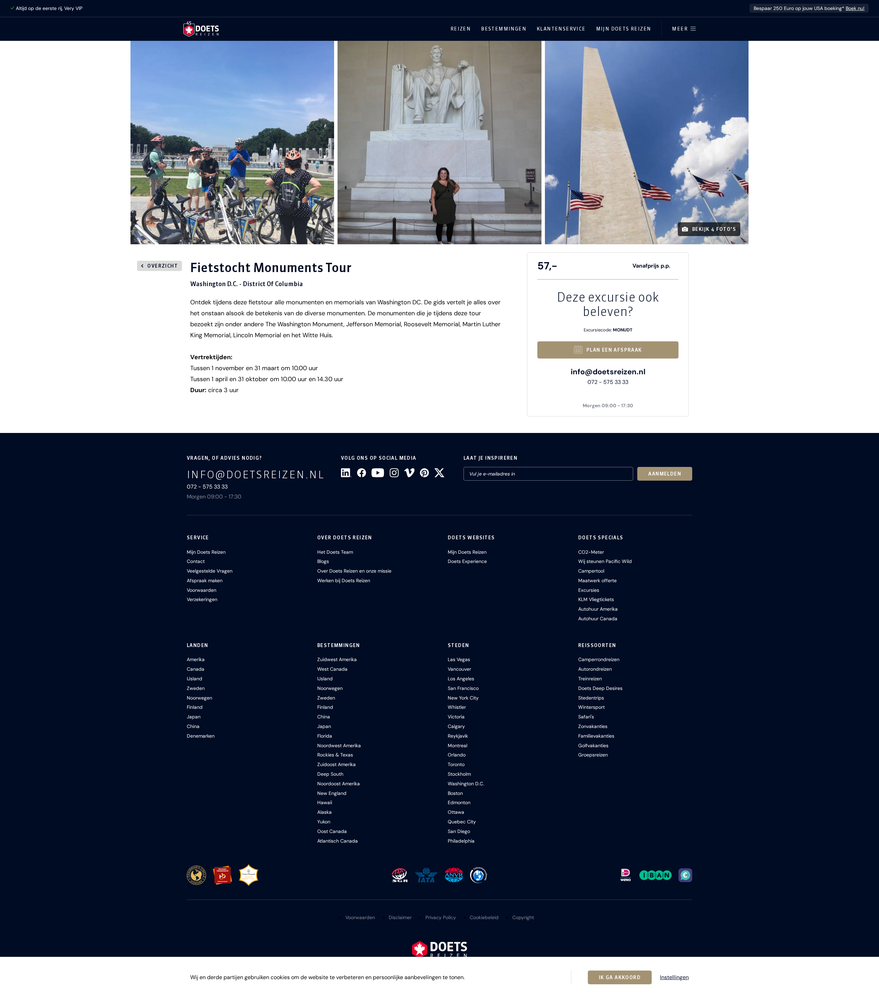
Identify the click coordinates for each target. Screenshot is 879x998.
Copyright (523, 917)
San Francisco (463, 688)
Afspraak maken (204, 580)
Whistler (457, 707)
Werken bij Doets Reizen (343, 580)
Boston (455, 793)
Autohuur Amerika (598, 609)
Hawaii (324, 802)
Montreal (457, 745)
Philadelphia (461, 841)
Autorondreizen (595, 669)
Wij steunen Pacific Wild (605, 561)
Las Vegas (459, 659)
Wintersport (591, 707)
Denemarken (201, 736)
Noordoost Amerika (338, 783)
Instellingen (674, 977)
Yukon (323, 822)
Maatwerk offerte (597, 580)
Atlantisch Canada (337, 841)
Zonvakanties (592, 726)
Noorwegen (199, 698)
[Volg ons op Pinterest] (424, 472)
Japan (194, 717)
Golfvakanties (593, 745)
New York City (463, 698)
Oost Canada (332, 831)
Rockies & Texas (335, 755)
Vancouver (459, 669)
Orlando (457, 755)
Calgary (456, 726)
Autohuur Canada (597, 618)
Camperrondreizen (598, 659)
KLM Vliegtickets (596, 599)
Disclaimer (400, 917)
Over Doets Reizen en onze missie (354, 571)
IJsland (194, 679)
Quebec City (462, 822)
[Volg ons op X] (439, 472)
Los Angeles (461, 679)
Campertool (591, 571)
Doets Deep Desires (600, 688)
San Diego (459, 831)
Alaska (324, 812)
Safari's (586, 717)
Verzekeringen (202, 599)
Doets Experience (467, 561)
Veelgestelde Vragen (209, 571)
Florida (324, 736)
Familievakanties (596, 736)
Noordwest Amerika (339, 745)
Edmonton (459, 802)
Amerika (196, 659)
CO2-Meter (591, 552)
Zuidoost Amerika (336, 764)
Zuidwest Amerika (337, 659)
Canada (195, 669)
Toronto (456, 764)
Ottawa (456, 812)
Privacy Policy (440, 917)
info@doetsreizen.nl (608, 372)
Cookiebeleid (484, 917)
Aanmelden (664, 474)
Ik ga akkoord (620, 977)
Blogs (323, 561)
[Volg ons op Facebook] (361, 472)
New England (331, 793)
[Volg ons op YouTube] (378, 472)
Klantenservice (561, 29)
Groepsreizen (593, 755)
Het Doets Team (335, 552)
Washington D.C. (466, 783)
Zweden (196, 688)
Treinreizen (590, 679)
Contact (196, 561)
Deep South (330, 774)
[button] (232, 142)
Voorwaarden (201, 590)
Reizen (460, 29)
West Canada (332, 669)
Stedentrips (591, 698)
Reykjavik (458, 736)
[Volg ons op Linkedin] (346, 472)
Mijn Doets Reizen (623, 29)
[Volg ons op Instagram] (394, 472)
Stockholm (459, 774)
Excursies (588, 590)
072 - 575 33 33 (607, 382)
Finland (195, 707)
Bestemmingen (503, 29)
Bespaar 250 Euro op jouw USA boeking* (809, 8)
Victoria (456, 717)
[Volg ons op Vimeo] (409, 472)
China (193, 726)
